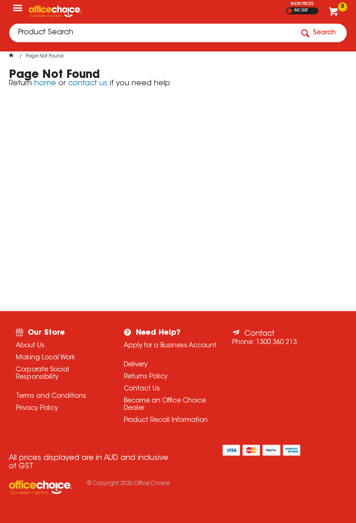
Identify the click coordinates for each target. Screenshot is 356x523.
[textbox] (151, 33)
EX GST (289, 10)
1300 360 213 (276, 342)
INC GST (301, 11)
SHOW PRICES (302, 4)
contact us (88, 83)
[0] (334, 14)
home (45, 83)
